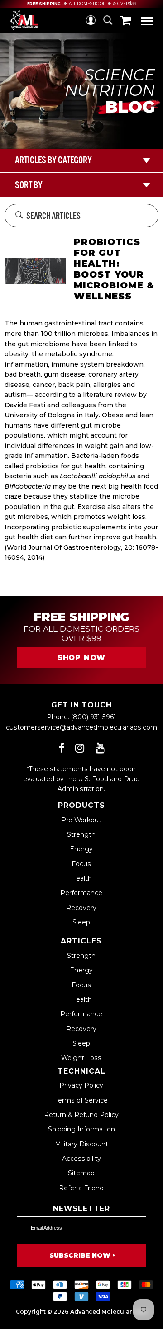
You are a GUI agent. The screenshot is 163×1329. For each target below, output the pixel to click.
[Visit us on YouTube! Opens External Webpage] (100, 748)
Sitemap (81, 1173)
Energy (81, 849)
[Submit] (19, 216)
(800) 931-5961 (93, 717)
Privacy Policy (81, 1085)
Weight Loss (81, 1057)
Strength (81, 834)
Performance (81, 892)
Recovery (81, 907)
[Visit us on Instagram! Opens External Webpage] (79, 748)
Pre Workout (81, 820)
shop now (81, 657)
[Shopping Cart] (125, 20)
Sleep (81, 922)
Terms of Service (81, 1100)
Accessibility (81, 1158)
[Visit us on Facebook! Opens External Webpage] (61, 748)
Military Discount (81, 1144)
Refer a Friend (81, 1188)
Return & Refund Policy (81, 1114)
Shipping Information (81, 1129)
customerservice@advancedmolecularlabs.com (81, 727)
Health (81, 878)
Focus (81, 863)
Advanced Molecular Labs (109, 1311)
